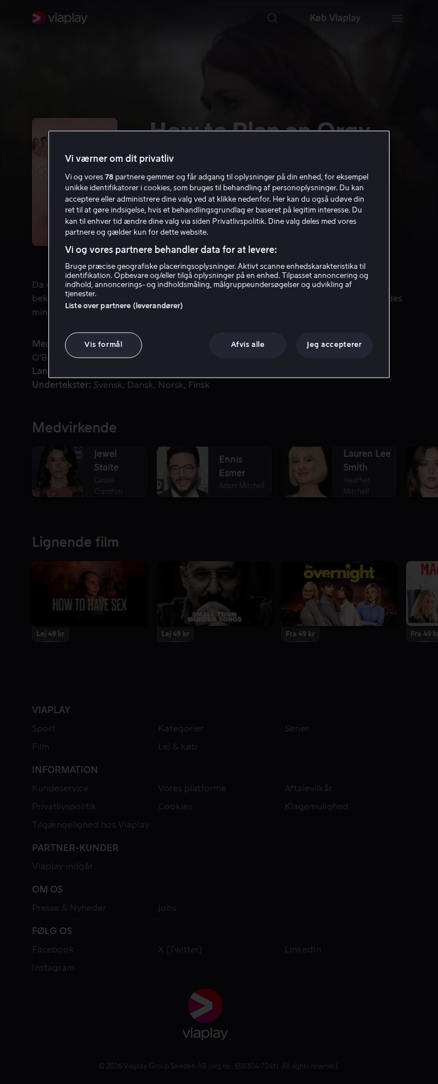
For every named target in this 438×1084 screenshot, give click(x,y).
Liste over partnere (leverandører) (124, 306)
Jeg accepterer (334, 345)
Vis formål (103, 345)
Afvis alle (248, 345)
